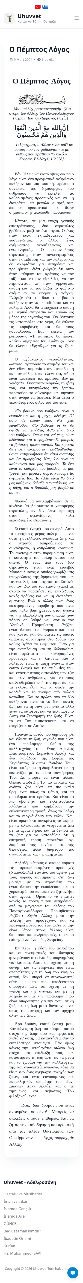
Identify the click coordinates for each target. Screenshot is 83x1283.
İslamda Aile (14, 1216)
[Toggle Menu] (76, 18)
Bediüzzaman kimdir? (22, 1231)
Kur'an (9, 1245)
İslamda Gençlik (17, 1208)
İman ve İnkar (16, 1201)
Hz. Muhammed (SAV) (22, 1253)
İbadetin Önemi (17, 1238)
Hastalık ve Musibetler (23, 1193)
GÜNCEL (11, 1223)
